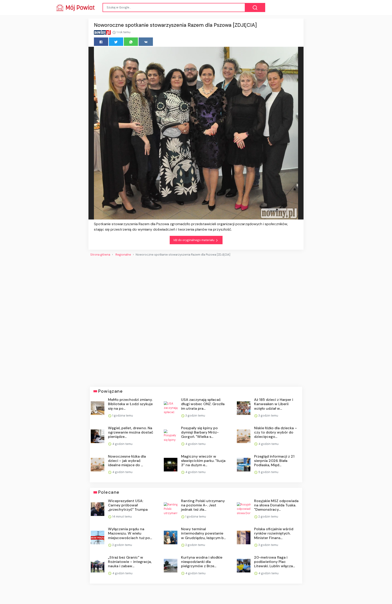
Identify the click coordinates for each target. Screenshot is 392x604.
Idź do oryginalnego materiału (194, 240)
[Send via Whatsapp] (131, 41)
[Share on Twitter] (116, 41)
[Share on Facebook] (101, 41)
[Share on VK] (146, 41)
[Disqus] (196, 320)
